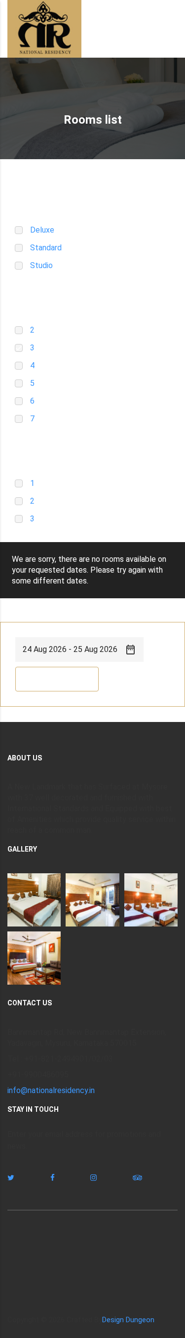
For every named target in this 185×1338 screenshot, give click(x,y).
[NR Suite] (34, 958)
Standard (46, 247)
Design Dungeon (128, 1319)
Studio (41, 265)
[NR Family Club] (151, 899)
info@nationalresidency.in (51, 1090)
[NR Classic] (92, 899)
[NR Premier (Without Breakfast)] (34, 899)
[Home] (44, 28)
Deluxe (42, 230)
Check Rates (57, 679)
